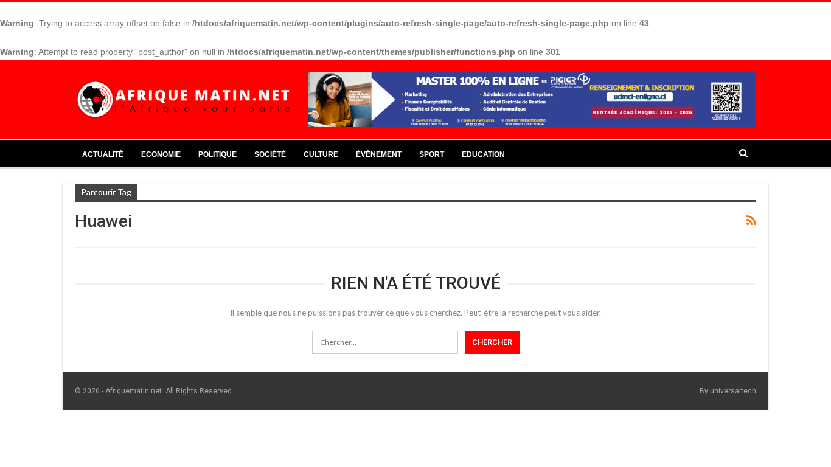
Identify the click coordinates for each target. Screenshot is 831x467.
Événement (379, 154)
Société (270, 154)
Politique (217, 154)
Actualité (102, 154)
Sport (431, 154)
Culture (321, 154)
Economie (161, 154)
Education (483, 154)
